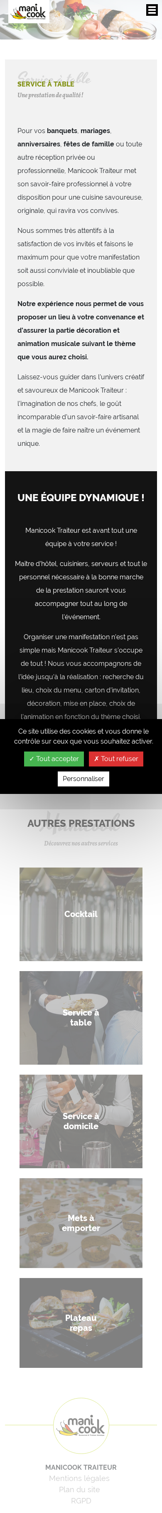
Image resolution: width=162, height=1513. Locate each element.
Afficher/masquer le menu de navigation (152, 10)
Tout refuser (118, 759)
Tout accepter (56, 759)
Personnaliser (83, 779)
